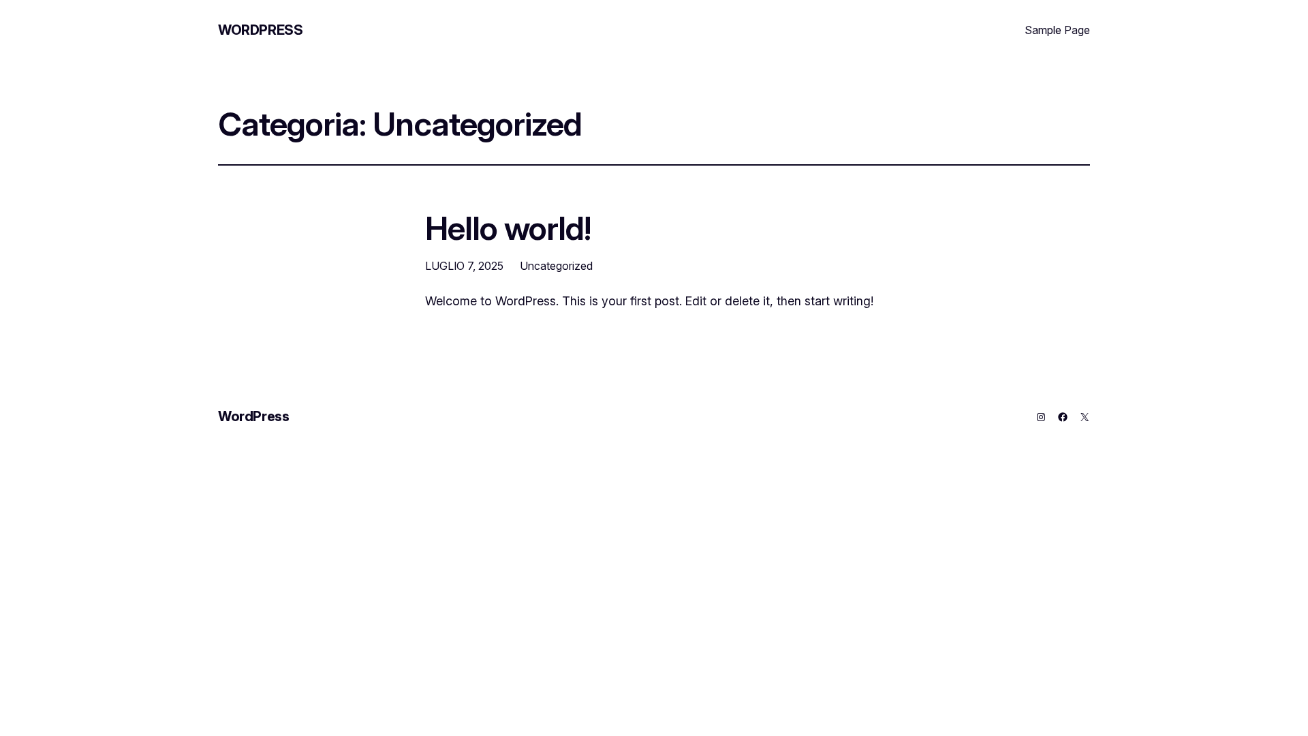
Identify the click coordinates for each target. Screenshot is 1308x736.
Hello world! (508, 228)
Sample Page (1057, 30)
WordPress (260, 30)
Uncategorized (556, 266)
